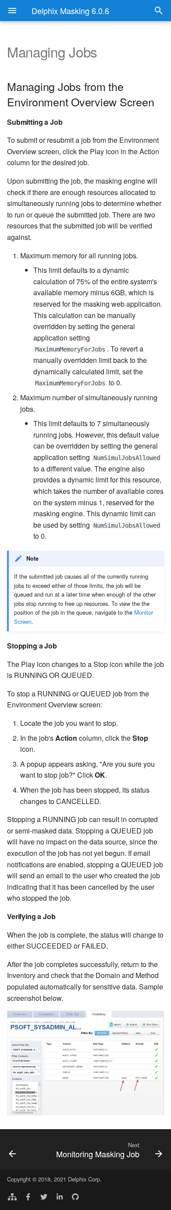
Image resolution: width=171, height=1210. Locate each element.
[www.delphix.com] (12, 1196)
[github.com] (75, 1196)
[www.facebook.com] (28, 1196)
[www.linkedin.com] (60, 1196)
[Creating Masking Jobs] (23, 1149)
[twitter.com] (44, 1196)
